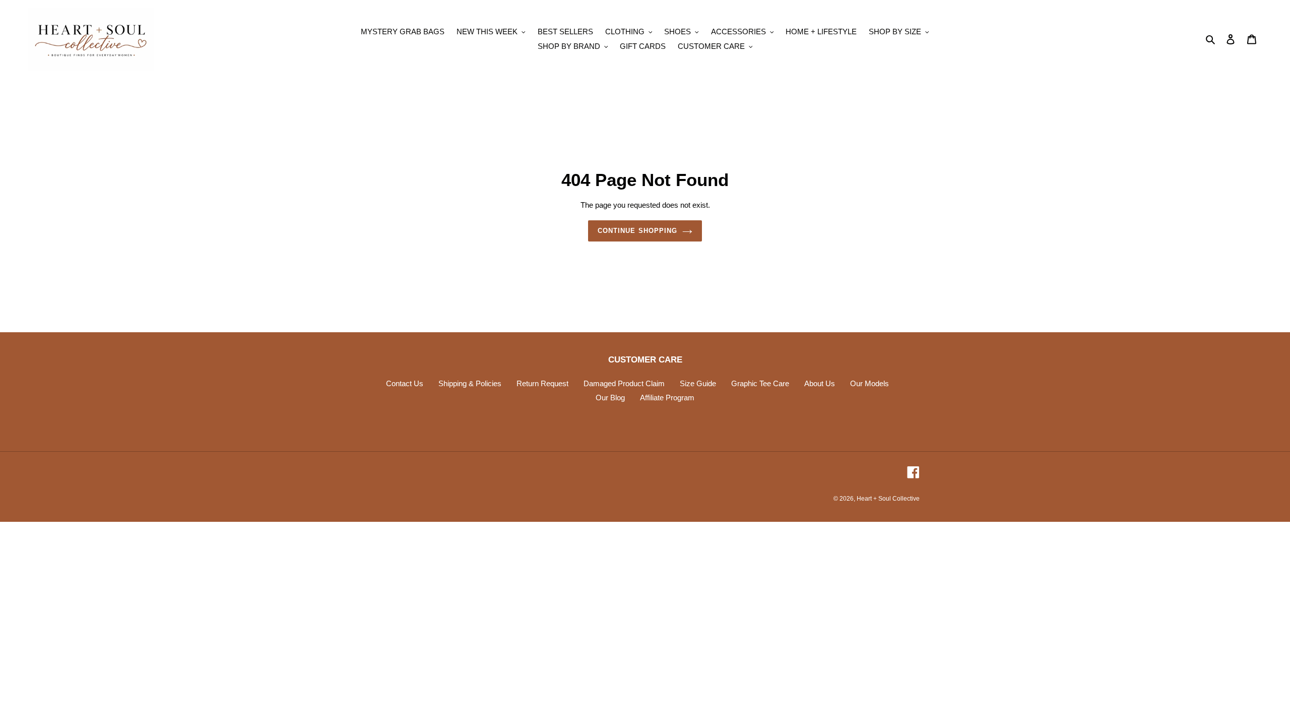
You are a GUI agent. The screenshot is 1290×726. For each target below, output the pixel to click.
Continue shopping (637, 230)
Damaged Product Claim (624, 383)
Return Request (542, 383)
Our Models (869, 383)
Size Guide (698, 383)
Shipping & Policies (469, 383)
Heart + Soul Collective (888, 498)
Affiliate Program (667, 397)
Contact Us (404, 383)
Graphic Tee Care (760, 383)
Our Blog (610, 397)
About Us (819, 383)
